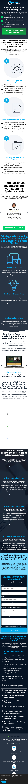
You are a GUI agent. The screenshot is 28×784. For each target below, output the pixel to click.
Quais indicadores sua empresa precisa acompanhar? (11, 607)
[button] (1, 212)
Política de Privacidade (20, 626)
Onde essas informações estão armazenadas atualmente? (12, 616)
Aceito (4, 781)
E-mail (2, 591)
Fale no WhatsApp (14, 770)
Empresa (3, 596)
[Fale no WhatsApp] (14, 766)
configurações (4, 779)
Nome (2, 585)
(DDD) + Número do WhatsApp (7, 602)
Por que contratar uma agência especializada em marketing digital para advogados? (13, 728)
